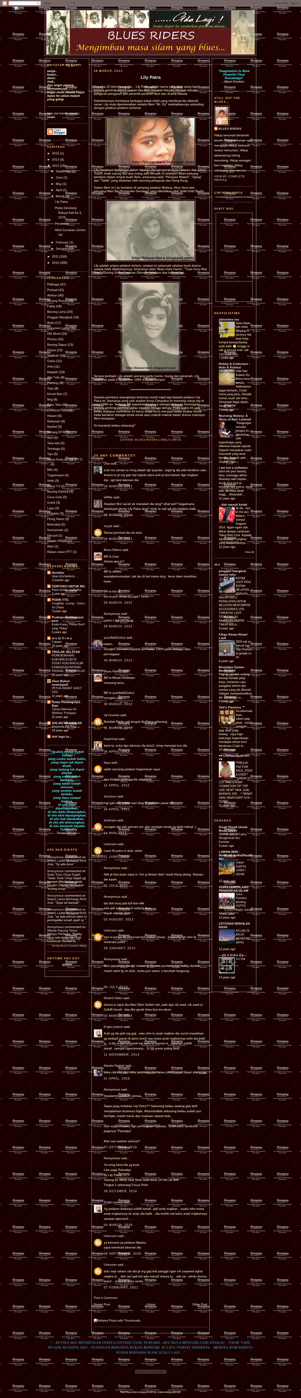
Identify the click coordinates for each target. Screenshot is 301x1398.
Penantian (62, 223)
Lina (107, 463)
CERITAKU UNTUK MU (68, 586)
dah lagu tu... (62, 736)
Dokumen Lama (58, 328)
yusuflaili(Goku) (114, 637)
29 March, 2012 (118, 602)
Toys (50, 388)
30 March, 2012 (118, 660)
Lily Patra (61, 201)
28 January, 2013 (120, 948)
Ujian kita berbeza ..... (66, 576)
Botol (50, 322)
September (64, 171)
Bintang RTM (56, 432)
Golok (51, 502)
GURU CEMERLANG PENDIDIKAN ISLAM (234, 888)
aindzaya (110, 820)
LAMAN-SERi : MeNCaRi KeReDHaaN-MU (236, 855)
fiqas (107, 762)
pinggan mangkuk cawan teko (232, 572)
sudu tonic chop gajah (63, 874)
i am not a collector (233, 467)
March (60, 196)
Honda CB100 (57, 541)
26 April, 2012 (117, 809)
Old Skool (54, 333)
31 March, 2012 (118, 728)
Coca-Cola (54, 497)
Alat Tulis (53, 377)
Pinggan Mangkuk (59, 317)
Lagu (50, 508)
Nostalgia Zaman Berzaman (231, 668)
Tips (50, 454)
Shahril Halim (113, 998)
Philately (53, 513)
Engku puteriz (113, 1026)
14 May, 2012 (115, 833)
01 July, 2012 (116, 885)
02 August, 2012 (119, 919)
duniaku (58, 572)
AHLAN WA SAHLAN (67, 723)
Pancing (52, 383)
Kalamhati (111, 739)
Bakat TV (53, 486)
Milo (50, 469)
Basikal (52, 426)
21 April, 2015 (117, 1078)
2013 (56, 159)
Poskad (52, 290)
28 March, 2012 (118, 486)
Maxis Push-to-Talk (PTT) (65, 459)
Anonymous (55, 857)
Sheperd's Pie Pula (64, 726)
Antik (50, 480)
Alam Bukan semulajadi (61, 682)
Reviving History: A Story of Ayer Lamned (235, 417)
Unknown (110, 844)
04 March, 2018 (118, 1225)
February (62, 242)
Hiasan (52, 415)
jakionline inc (229, 319)
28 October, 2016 (120, 1191)
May (59, 184)
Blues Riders (112, 550)
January (62, 248)
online (67, 964)
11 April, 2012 (117, 785)
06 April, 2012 (117, 751)
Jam (50, 437)
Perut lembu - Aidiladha (66, 590)
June (59, 177)
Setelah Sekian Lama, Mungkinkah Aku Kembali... (233, 838)
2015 (56, 153)
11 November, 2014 (121, 1054)
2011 (55, 256)
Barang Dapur (57, 344)
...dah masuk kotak (233, 504)
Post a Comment (105, 1297)
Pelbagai (53, 284)
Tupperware (55, 475)
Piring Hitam (55, 519)
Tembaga (53, 448)
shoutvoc (110, 796)
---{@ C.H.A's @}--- (232, 955)
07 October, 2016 (120, 1147)
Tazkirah (53, 355)
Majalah (52, 372)
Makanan (53, 421)
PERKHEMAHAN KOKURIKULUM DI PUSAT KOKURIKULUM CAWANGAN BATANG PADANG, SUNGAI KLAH (68, 663)
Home (151, 1304)
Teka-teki (53, 443)
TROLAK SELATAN (66, 652)
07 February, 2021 (121, 1287)
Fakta (51, 306)
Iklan (50, 546)
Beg (50, 399)
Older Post (199, 1304)
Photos (52, 339)
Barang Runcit (57, 300)
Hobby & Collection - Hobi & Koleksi (234, 365)
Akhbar (52, 295)
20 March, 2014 (118, 1015)
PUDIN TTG (60, 599)
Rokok (51, 350)
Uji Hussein (111, 715)
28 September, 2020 (122, 1253)
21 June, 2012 (116, 856)
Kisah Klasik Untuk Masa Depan (233, 828)
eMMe (108, 497)
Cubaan (56, 641)
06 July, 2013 (116, 987)
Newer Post (102, 1304)
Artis (50, 366)
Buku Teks (54, 404)
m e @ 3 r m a (62, 638)
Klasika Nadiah (114, 1065)
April (59, 190)
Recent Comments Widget (73, 946)
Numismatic (55, 530)
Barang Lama (56, 311)
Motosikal (53, 524)
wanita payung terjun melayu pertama (62, 932)
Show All (249, 552)
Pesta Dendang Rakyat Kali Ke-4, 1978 (68, 212)
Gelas (51, 361)
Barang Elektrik (57, 491)
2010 (56, 262)
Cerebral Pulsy (57, 410)
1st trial (240, 958)
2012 (56, 165)
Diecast (52, 535)
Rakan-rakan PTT (59, 552)
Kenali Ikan (55, 394)
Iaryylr (108, 526)
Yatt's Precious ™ (232, 707)
